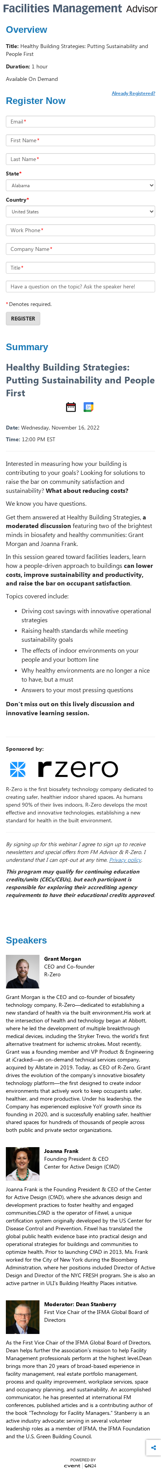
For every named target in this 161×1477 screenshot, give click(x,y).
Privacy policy (125, 859)
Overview (26, 29)
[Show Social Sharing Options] (153, 1448)
